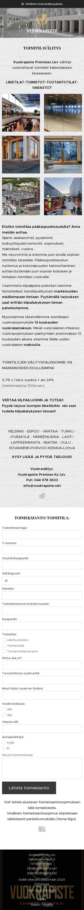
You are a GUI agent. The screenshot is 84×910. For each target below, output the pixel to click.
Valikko (79, 13)
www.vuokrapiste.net (42, 873)
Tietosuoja (42, 884)
